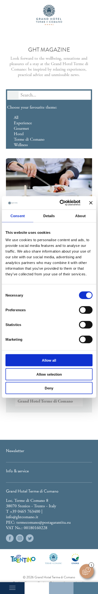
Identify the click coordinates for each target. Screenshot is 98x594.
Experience (23, 123)
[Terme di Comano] (53, 558)
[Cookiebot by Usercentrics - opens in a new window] (60, 203)
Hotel (19, 134)
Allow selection (49, 374)
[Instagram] (20, 538)
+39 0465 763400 (25, 511)
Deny (49, 388)
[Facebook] (10, 538)
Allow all (49, 360)
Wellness (21, 145)
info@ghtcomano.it (22, 517)
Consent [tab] (17, 216)
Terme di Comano (29, 139)
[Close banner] (91, 202)
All (16, 117)
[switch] (86, 310)
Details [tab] (49, 216)
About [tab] (80, 216)
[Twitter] (30, 538)
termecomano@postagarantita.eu (43, 522)
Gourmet (21, 128)
